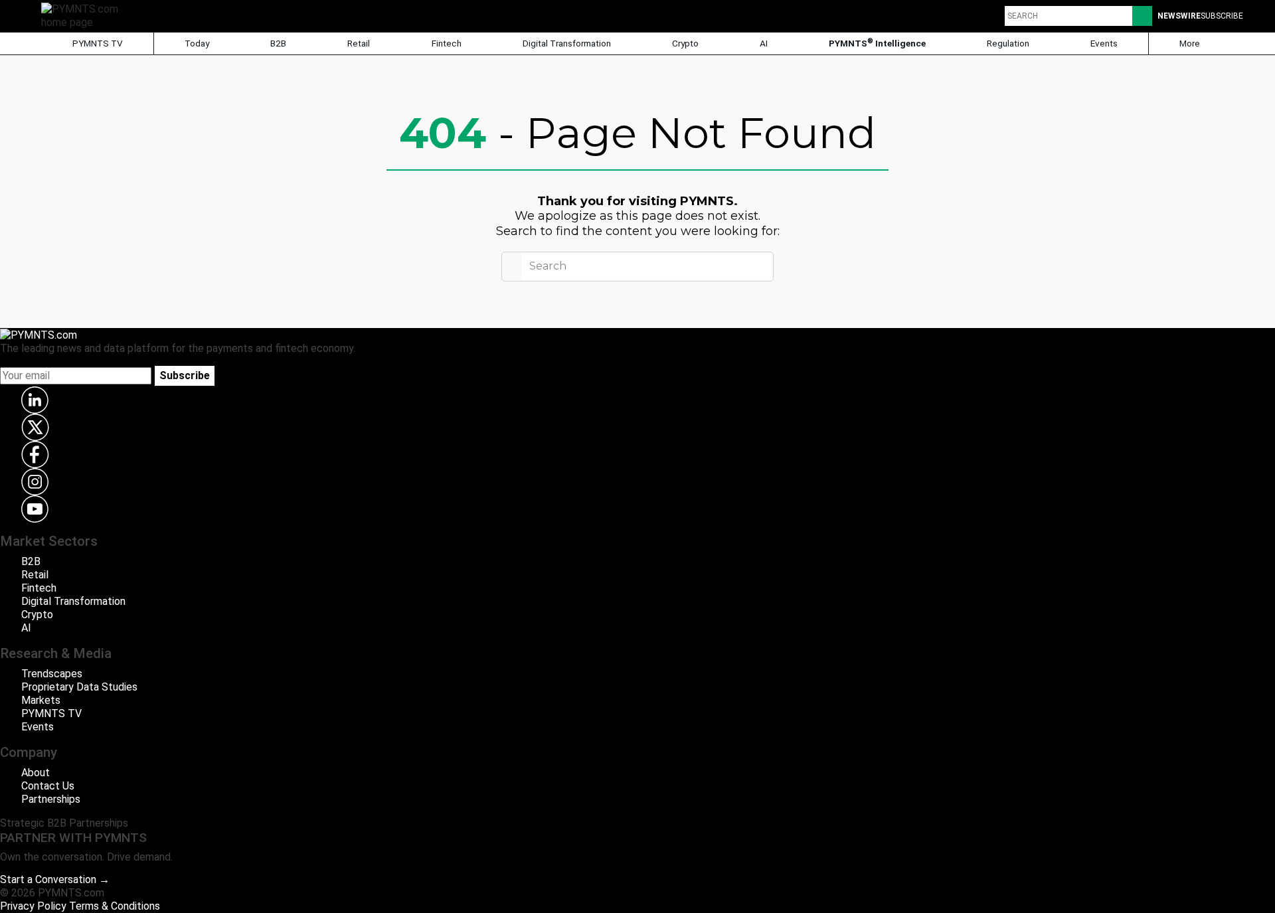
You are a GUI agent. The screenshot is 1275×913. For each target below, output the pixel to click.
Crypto (685, 43)
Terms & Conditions (114, 906)
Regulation (1008, 43)
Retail (358, 43)
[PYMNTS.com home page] (84, 15)
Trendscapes (51, 673)
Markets (40, 700)
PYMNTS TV (96, 43)
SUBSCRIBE (1222, 16)
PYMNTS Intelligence (877, 42)
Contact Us (47, 786)
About (35, 772)
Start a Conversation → (55, 879)
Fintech (447, 43)
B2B (278, 43)
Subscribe (184, 375)
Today (197, 43)
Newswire (1179, 16)
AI (764, 43)
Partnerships (50, 799)
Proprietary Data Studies (79, 687)
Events (1104, 43)
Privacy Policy (33, 906)
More (1190, 43)
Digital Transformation (567, 43)
